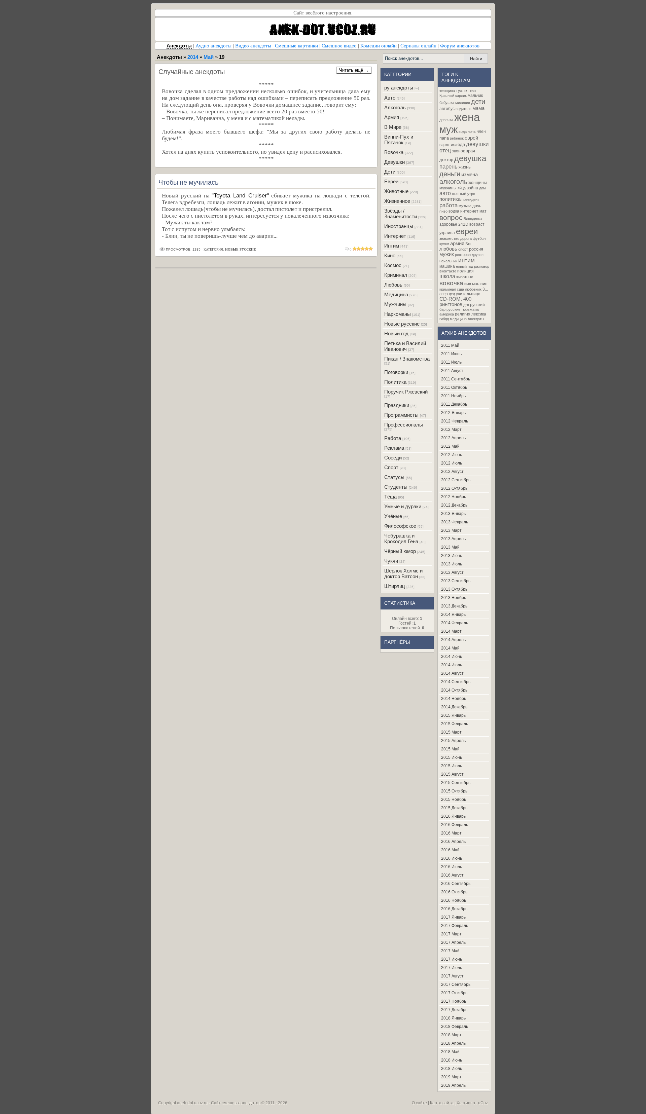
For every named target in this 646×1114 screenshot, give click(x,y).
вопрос (451, 218)
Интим (391, 246)
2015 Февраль (454, 723)
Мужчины (395, 304)
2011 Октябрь (454, 387)
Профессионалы (403, 425)
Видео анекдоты (253, 45)
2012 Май (450, 446)
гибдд (444, 319)
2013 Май (450, 547)
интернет (469, 211)
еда (461, 144)
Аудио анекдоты (213, 45)
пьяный (459, 193)
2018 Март (451, 1035)
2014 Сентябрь (455, 681)
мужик (446, 254)
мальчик (475, 95)
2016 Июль (451, 866)
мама (478, 108)
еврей (471, 138)
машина (447, 266)
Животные (396, 191)
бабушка (446, 103)
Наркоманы (397, 314)
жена (467, 117)
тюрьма (467, 309)
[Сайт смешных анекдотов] (323, 39)
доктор (446, 159)
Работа (392, 438)
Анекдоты (476, 319)
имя (467, 284)
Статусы (394, 477)
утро (471, 194)
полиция (465, 271)
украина (447, 232)
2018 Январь (453, 1018)
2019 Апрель (453, 1085)
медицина (458, 319)
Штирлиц (394, 586)
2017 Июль (451, 967)
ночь (472, 131)
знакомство (449, 238)
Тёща (390, 496)
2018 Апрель (453, 1043)
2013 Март (451, 530)
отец (445, 150)
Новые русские (402, 324)
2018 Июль (451, 1068)
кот (478, 309)
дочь (476, 205)
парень (448, 166)
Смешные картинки (296, 45)
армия (457, 243)
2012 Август (452, 471)
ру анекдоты (398, 87)
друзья (477, 255)
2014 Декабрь (454, 707)
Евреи (391, 181)
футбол (479, 238)
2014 (192, 57)
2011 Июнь (451, 353)
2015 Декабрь (454, 808)
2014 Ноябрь (453, 698)
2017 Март (451, 934)
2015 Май (450, 749)
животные (464, 277)
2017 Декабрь (454, 1009)
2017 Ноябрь (453, 1001)
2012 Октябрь (454, 488)
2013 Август (452, 572)
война (472, 188)
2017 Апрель (453, 942)
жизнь (465, 167)
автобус (447, 108)
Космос (392, 265)
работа (448, 205)
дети (478, 101)
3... (485, 289)
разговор (481, 266)
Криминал (395, 275)
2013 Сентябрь (455, 581)
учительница (468, 294)
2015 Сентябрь (455, 782)
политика (450, 199)
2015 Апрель (453, 740)
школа (447, 276)
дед (452, 294)
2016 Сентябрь (455, 883)
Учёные (393, 516)
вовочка (451, 283)
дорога (466, 238)
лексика (478, 314)
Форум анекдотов (459, 45)
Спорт (391, 467)
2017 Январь (453, 917)
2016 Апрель (453, 841)
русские (453, 309)
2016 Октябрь (454, 892)
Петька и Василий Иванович (405, 346)
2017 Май (450, 951)
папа (444, 138)
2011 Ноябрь (453, 396)
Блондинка (473, 219)
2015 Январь (453, 715)
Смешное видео (339, 45)
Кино (389, 255)
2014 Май (450, 648)
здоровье (448, 224)
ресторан (463, 255)
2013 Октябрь (454, 589)
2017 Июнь (451, 959)
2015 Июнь (451, 757)
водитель (463, 109)
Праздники (396, 405)
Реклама (394, 448)
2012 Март (451, 429)
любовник (473, 289)
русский (477, 304)
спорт (463, 249)
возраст (477, 224)
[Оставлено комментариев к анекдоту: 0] (347, 249)
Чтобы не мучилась (188, 182)
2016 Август (452, 875)
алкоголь (453, 181)
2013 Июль (451, 564)
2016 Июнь (451, 858)
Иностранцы (398, 226)
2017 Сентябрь (455, 984)
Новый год (396, 333)
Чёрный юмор (400, 551)
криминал (447, 289)
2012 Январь (453, 412)
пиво (443, 211)
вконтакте (447, 271)
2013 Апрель (453, 538)
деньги (449, 174)
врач (470, 150)
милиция (462, 103)
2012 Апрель (453, 438)
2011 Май (450, 345)
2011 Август (452, 370)
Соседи (393, 457)
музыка (465, 206)
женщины (477, 182)
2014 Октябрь (454, 690)
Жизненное (397, 201)
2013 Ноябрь (453, 597)
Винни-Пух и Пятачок (398, 139)
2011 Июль (451, 362)
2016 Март (451, 833)
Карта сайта (442, 1103)
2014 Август (452, 673)
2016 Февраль (454, 824)
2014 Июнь (451, 656)
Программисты (401, 415)
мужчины (448, 188)
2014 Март (451, 631)
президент (470, 199)
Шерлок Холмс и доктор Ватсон (403, 573)
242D (463, 224)
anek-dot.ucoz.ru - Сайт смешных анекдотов (218, 1103)
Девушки (394, 162)
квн (473, 91)
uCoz (483, 1103)
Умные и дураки (402, 506)
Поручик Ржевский (406, 392)
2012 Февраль (454, 421)
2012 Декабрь (454, 505)
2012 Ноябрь (453, 496)
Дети (389, 172)
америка (446, 314)
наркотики (448, 145)
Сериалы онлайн (418, 45)
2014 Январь (453, 614)
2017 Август (452, 976)
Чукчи (391, 561)
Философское (400, 526)
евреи (467, 231)
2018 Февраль (454, 1026)
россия (476, 249)
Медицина (396, 294)
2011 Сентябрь (455, 379)
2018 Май (450, 1051)
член (481, 131)
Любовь (393, 285)
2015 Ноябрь (453, 799)
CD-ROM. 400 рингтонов (455, 301)
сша (460, 289)
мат (483, 211)
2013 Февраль (454, 522)
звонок (458, 151)
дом (482, 188)
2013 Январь (453, 513)
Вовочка (393, 152)
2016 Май (450, 850)
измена (469, 174)
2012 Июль (451, 463)
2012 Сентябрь (455, 480)
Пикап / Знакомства (407, 359)
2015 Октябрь (454, 791)
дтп (466, 305)
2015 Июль (451, 766)
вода (463, 131)
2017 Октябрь (454, 993)
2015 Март (451, 732)
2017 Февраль (454, 925)
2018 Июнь (451, 1060)
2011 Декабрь (454, 404)
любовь (448, 249)
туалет (462, 90)
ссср (443, 294)
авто (445, 193)
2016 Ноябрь (453, 900)
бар (442, 309)
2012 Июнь (451, 454)
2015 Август (452, 774)
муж (448, 129)
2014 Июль (451, 665)
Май (209, 57)
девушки (477, 144)
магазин (480, 284)
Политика (395, 382)
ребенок (457, 138)
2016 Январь (453, 816)
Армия (391, 117)
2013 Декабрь (454, 606)
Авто (389, 98)
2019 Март (451, 1077)
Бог (468, 244)
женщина (447, 91)
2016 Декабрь (454, 908)
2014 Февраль (454, 623)
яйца (462, 188)
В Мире (392, 127)
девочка (446, 120)
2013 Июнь (451, 555)
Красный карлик (453, 96)
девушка (470, 158)
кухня (444, 244)
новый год (464, 266)
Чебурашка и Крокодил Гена (401, 538)
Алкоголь (395, 107)
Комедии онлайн (378, 45)
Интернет (395, 236)
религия (462, 314)
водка (453, 211)
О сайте (419, 1103)
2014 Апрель (453, 639)
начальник (448, 261)
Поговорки (396, 372)
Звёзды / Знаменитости (400, 213)
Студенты (395, 487)
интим (466, 260)
